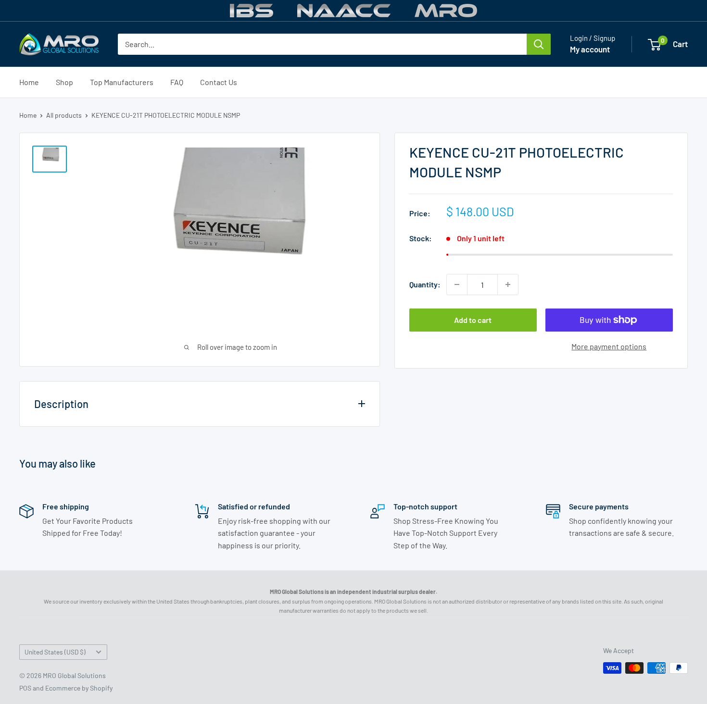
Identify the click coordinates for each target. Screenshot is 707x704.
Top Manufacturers (121, 81)
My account (590, 49)
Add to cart (473, 319)
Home (29, 81)
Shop (64, 81)
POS (25, 688)
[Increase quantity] (508, 284)
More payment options (608, 346)
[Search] (539, 44)
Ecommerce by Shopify (79, 688)
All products (64, 115)
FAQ (176, 81)
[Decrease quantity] (457, 284)
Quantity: (425, 284)
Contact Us (218, 81)
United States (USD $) (55, 652)
